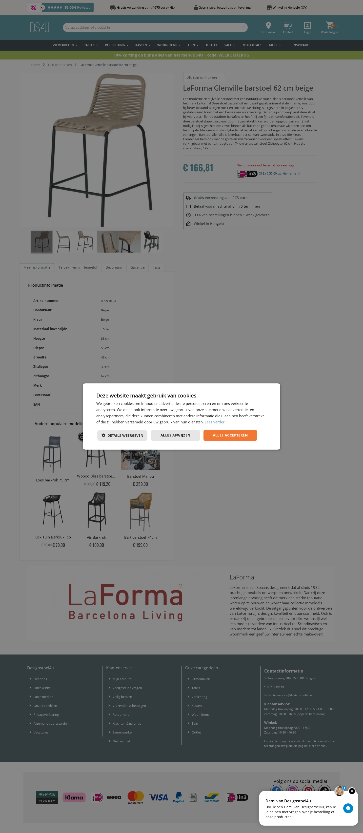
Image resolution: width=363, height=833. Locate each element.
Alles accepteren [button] (230, 435)
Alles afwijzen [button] (175, 435)
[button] (122, 435)
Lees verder (214, 421)
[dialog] (181, 416)
